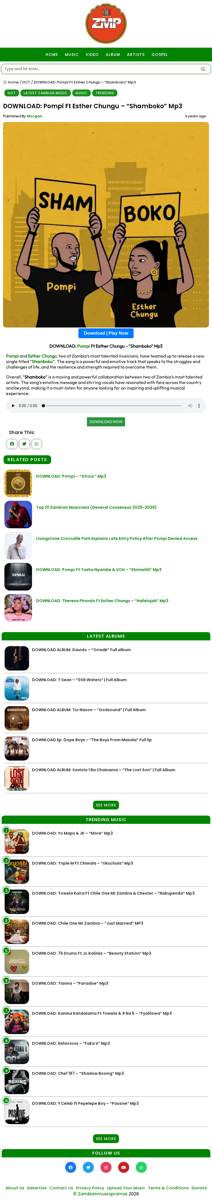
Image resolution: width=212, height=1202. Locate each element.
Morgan (34, 116)
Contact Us (61, 1188)
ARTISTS (136, 54)
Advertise (37, 1188)
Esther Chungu (42, 356)
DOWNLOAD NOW (106, 421)
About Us (15, 1188)
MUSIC (72, 54)
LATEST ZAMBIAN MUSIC (46, 93)
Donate (199, 1188)
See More (106, 805)
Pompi (83, 346)
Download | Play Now (106, 333)
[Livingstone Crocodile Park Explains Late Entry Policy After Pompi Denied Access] (18, 558)
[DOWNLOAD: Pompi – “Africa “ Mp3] (18, 495)
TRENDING (105, 93)
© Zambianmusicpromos (100, 1194)
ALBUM (113, 54)
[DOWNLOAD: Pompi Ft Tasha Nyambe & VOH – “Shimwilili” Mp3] (18, 589)
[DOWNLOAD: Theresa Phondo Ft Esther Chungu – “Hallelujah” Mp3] (18, 620)
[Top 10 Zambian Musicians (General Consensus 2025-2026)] (18, 526)
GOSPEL (160, 54)
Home (13, 82)
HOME (52, 54)
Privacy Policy (90, 1188)
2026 (134, 1194)
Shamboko (42, 361)
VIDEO (92, 54)
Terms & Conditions (168, 1188)
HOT (26, 82)
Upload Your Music (126, 1188)
